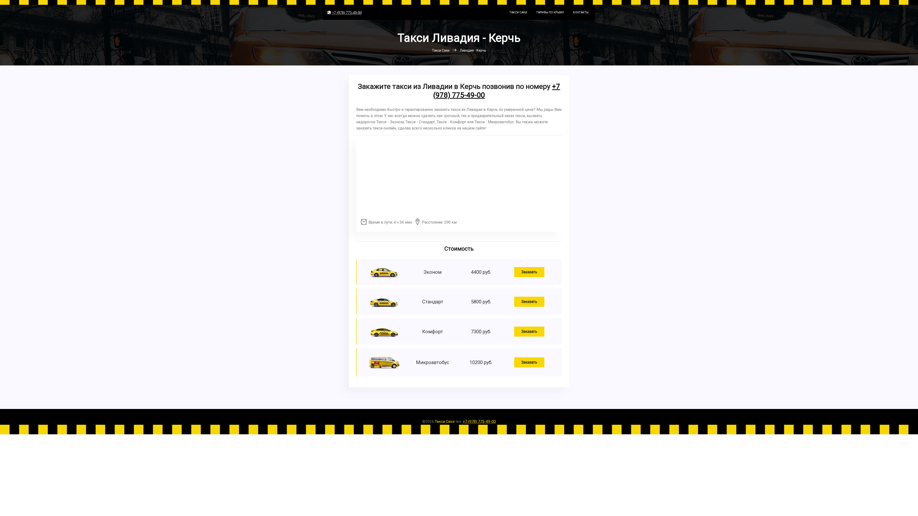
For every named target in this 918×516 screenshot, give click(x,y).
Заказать (529, 272)
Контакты (581, 12)
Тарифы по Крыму (550, 12)
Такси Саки (518, 12)
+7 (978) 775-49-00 (347, 12)
